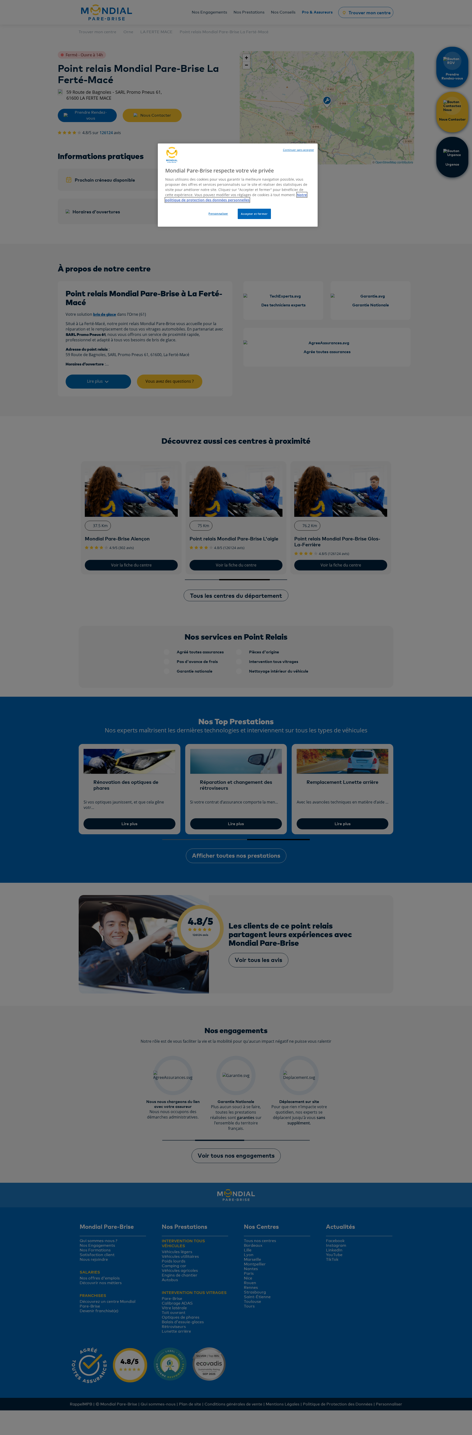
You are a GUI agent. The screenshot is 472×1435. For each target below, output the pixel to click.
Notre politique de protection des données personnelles (236, 197)
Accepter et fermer (254, 214)
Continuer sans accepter (298, 150)
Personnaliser (218, 213)
